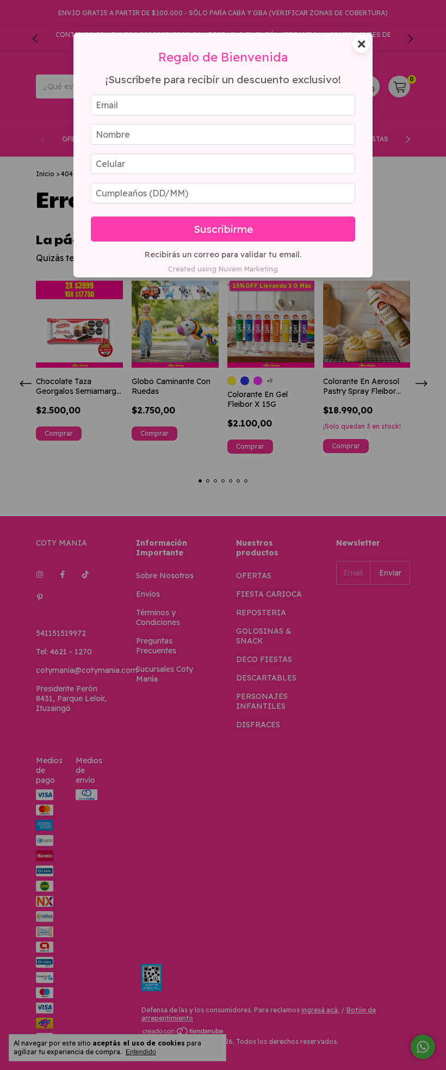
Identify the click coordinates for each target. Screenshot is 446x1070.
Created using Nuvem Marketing (223, 268)
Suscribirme (223, 229)
